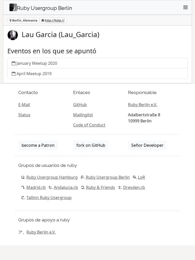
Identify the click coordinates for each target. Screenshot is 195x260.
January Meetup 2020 (37, 63)
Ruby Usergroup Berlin (108, 177)
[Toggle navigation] (185, 7)
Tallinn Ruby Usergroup (49, 197)
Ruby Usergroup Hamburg (52, 177)
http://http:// (54, 20)
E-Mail (24, 104)
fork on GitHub (90, 145)
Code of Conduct (89, 125)
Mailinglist (83, 115)
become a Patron (38, 145)
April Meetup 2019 (34, 73)
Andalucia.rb (66, 187)
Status (24, 115)
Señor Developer (147, 145)
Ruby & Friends (100, 187)
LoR (141, 177)
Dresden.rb (134, 187)
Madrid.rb (36, 187)
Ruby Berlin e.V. (142, 104)
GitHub (80, 104)
